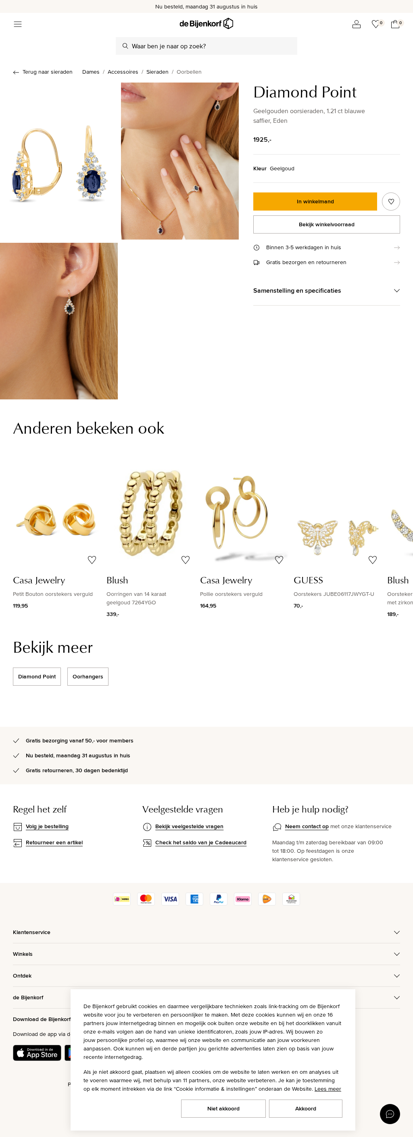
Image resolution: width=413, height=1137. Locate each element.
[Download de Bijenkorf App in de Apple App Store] (37, 1053)
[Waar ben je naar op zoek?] (125, 45)
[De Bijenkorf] (206, 23)
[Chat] (390, 1114)
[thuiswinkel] (291, 903)
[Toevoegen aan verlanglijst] (391, 201)
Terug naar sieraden (48, 71)
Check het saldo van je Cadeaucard (200, 842)
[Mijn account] (356, 24)
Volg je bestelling (47, 826)
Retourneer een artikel (54, 842)
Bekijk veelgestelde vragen (189, 826)
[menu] (18, 24)
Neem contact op (307, 826)
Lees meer (328, 1088)
